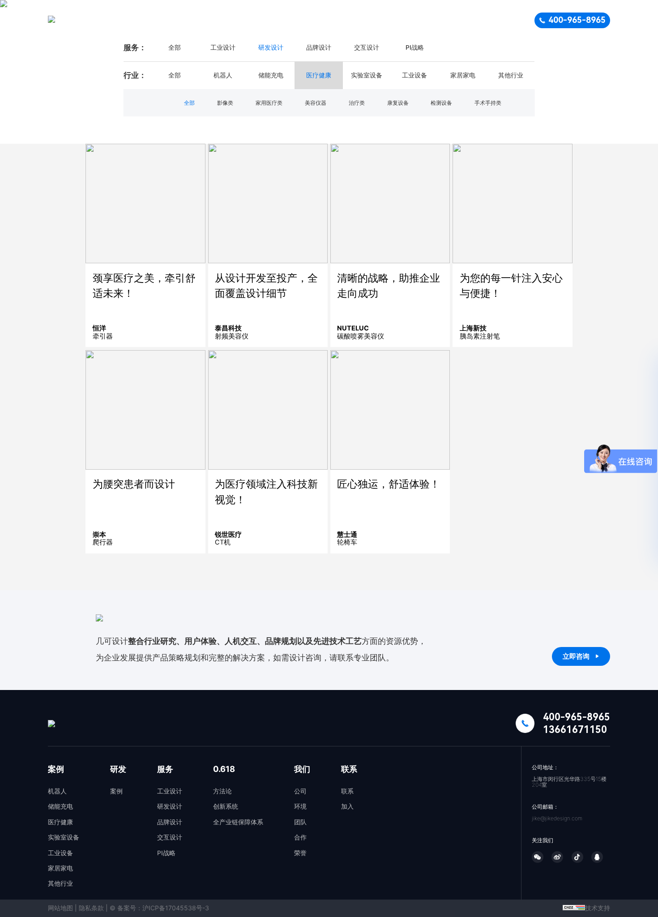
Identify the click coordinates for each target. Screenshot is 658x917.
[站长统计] (574, 908)
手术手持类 (487, 102)
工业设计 (222, 47)
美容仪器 (315, 102)
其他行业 (60, 883)
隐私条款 (91, 908)
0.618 (396, 20)
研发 (314, 20)
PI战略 (415, 47)
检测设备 (441, 102)
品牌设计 (318, 47)
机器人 (57, 791)
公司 (300, 791)
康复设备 (398, 102)
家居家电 (60, 868)
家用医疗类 (269, 102)
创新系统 (225, 806)
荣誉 (300, 853)
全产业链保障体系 (238, 822)
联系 (479, 20)
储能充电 (60, 806)
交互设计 (366, 47)
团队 (300, 822)
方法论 (222, 791)
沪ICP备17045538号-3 (175, 908)
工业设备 (60, 853)
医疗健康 (60, 822)
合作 (300, 837)
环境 (300, 806)
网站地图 (60, 908)
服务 (354, 20)
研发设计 (270, 47)
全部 (174, 47)
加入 (347, 806)
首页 (234, 20)
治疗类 (357, 102)
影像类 (225, 102)
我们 (440, 20)
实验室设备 (63, 837)
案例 (274, 20)
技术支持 (597, 908)
